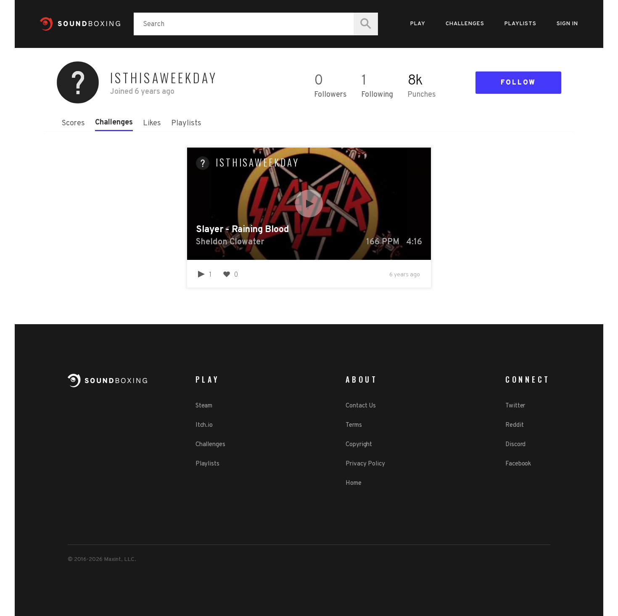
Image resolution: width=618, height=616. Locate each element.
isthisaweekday (257, 162)
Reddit (514, 425)
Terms (354, 425)
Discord (515, 445)
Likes (152, 123)
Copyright (359, 445)
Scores (73, 123)
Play (417, 24)
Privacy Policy (365, 464)
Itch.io (204, 425)
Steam (204, 406)
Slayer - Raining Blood (242, 229)
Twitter (515, 406)
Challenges (465, 24)
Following (377, 95)
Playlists (520, 24)
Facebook (518, 464)
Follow (518, 83)
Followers (330, 95)
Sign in (567, 24)
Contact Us (361, 406)
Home (354, 483)
